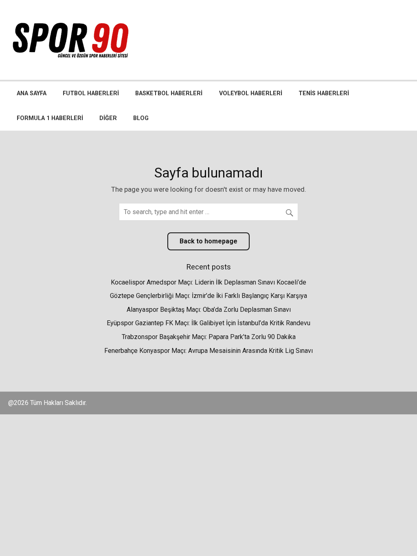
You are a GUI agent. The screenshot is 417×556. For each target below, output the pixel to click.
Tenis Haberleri (323, 93)
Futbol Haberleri (91, 93)
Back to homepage (208, 241)
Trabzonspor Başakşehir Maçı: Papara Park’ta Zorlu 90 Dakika (209, 337)
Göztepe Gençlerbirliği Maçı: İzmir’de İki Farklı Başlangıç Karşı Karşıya (208, 296)
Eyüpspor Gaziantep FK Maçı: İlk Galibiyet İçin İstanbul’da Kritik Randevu (208, 323)
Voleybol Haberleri (250, 93)
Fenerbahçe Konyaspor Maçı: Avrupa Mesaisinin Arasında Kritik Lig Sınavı (208, 351)
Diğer (108, 118)
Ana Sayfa (31, 93)
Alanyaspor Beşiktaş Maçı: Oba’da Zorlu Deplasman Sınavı (209, 309)
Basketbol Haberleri (168, 93)
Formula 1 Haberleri (50, 118)
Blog (141, 118)
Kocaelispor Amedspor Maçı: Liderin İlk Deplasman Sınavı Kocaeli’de (208, 282)
